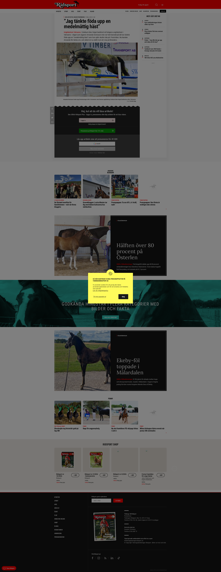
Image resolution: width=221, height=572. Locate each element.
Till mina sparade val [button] (99, 296)
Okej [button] (123, 297)
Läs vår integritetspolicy (100, 290)
